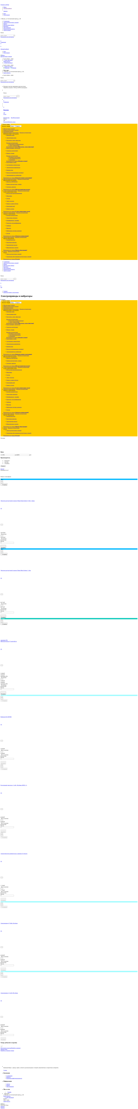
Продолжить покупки (6, 1048)
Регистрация (6, 15)
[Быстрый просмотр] (2, 480)
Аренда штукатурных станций (10, 22)
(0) (1, 508)
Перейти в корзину (16, 1048)
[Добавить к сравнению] (2, 482)
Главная (5, 291)
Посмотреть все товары (20, 146)
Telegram (14, 67)
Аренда (8, 1084)
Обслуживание (7, 27)
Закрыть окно (4, 1049)
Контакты (5, 26)
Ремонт (5, 23)
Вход (4, 13)
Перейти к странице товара (7, 1050)
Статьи (5, 1070)
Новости (8, 1077)
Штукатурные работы (8, 25)
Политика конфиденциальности (14, 1078)
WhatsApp (7, 67)
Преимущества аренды (9, 29)
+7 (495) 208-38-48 (7, 60)
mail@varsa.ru (6, 61)
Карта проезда (6, 72)
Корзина (5, 121)
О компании (6, 21)
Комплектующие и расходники (11, 292)
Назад (12, 126)
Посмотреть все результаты (7, 37)
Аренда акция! (7, 30)
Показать (3, 466)
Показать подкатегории (25, 132)
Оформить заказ (11, 121)
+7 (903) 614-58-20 (7, 62)
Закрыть (18, 126)
